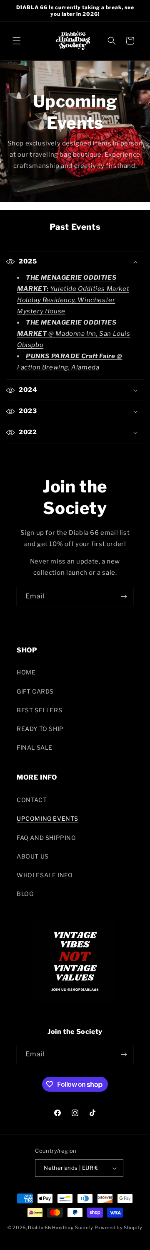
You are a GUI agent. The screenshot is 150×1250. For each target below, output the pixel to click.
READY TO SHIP (40, 728)
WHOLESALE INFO (44, 874)
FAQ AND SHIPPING (46, 837)
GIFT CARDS (35, 691)
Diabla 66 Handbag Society (60, 1227)
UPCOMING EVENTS (47, 818)
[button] (17, 41)
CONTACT (32, 799)
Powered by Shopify (119, 1227)
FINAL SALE (34, 747)
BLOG (25, 893)
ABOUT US (33, 856)
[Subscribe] (124, 596)
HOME (26, 672)
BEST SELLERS (39, 710)
